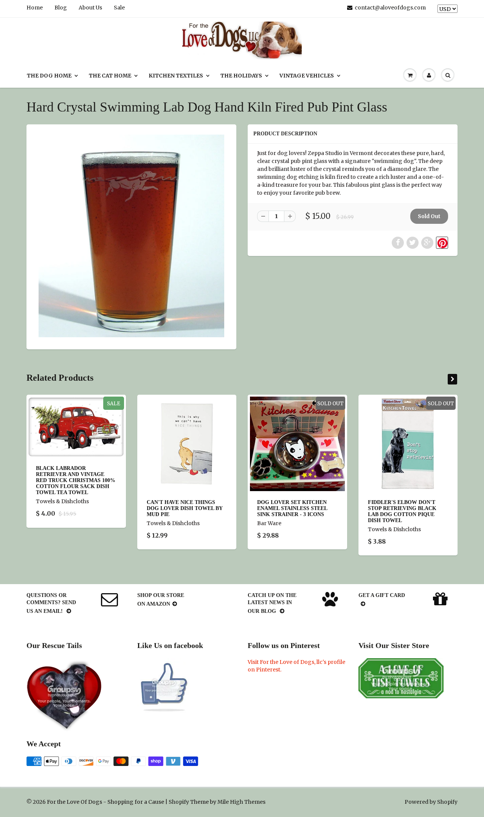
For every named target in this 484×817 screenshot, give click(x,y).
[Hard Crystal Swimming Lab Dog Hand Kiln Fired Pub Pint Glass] (131, 236)
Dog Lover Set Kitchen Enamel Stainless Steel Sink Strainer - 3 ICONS (292, 508)
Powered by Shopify (431, 801)
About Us (90, 8)
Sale (119, 8)
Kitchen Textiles (176, 75)
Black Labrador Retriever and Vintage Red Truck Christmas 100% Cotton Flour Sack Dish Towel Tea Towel (75, 480)
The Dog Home (49, 75)
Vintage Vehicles (306, 75)
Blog (60, 8)
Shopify (179, 801)
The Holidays (241, 75)
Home (34, 8)
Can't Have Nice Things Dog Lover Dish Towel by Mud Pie (184, 508)
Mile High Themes (241, 801)
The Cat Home (110, 75)
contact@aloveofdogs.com (390, 8)
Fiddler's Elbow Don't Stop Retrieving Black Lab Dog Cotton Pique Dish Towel (402, 511)
